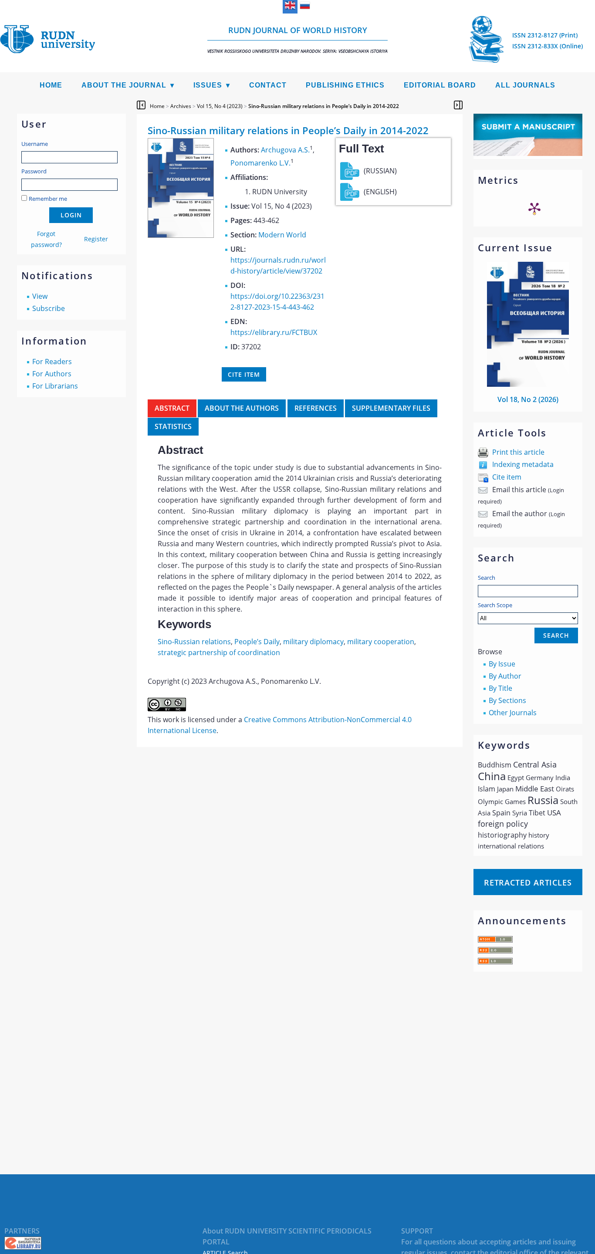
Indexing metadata (523, 464)
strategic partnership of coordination (219, 652)
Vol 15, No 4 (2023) (220, 106)
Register (96, 239)
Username (34, 144)
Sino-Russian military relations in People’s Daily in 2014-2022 (323, 106)
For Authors (51, 374)
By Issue (502, 664)
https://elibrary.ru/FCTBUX (273, 332)
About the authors (242, 408)
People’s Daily (257, 641)
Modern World (282, 235)
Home (51, 85)
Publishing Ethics (345, 85)
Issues (207, 85)
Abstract (172, 408)
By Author (505, 676)
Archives (180, 106)
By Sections (507, 700)
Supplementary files (391, 408)
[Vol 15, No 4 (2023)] (181, 235)
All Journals (525, 85)
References (315, 408)
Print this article (518, 452)
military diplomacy (313, 641)
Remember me (48, 199)
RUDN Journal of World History (297, 39)
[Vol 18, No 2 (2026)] (528, 384)
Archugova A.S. (285, 150)
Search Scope (495, 605)
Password (34, 171)
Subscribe (48, 308)
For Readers (52, 361)
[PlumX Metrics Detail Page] (534, 208)
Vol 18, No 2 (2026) (527, 399)
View (39, 296)
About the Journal (123, 85)
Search (486, 577)
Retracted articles (528, 882)
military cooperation (380, 641)
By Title (500, 688)
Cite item (506, 477)
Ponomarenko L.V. (260, 163)
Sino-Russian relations (194, 641)
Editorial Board (440, 85)
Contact (268, 85)
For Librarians (55, 386)
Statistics (173, 426)
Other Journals (513, 712)
